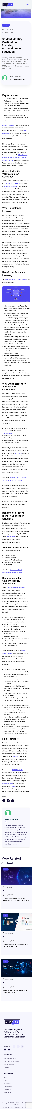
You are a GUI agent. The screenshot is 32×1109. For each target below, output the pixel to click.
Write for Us (7, 1090)
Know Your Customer (13, 183)
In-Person (18, 453)
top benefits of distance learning (16, 279)
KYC (6, 25)
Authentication (8, 433)
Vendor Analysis (9, 1064)
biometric (15, 756)
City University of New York (16, 588)
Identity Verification (8, 125)
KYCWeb (6, 1067)
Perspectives (8, 1086)
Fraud (13, 786)
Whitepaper (7, 1083)
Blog (5, 869)
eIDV (14, 494)
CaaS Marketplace (10, 1058)
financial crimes (7, 783)
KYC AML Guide (17, 770)
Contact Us (7, 1093)
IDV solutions (11, 536)
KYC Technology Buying (11, 1061)
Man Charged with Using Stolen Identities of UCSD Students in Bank (14, 157)
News (5, 1077)
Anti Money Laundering (10, 186)
